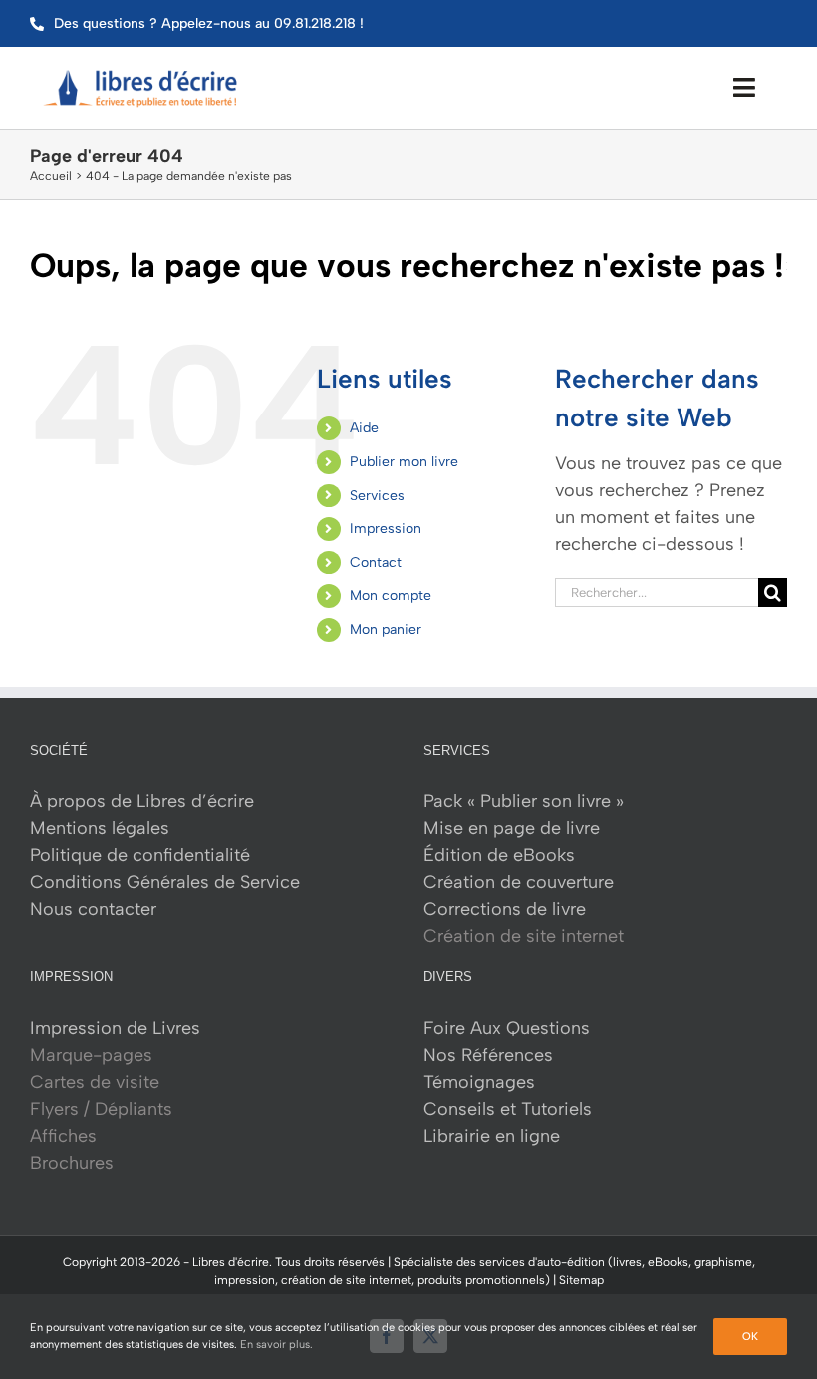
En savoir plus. (276, 1344)
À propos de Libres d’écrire (142, 801)
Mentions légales (99, 828)
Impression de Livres (115, 1028)
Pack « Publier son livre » (523, 801)
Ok (750, 1336)
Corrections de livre (504, 909)
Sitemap (581, 1280)
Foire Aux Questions (506, 1028)
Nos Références (488, 1055)
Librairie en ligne (491, 1136)
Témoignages (479, 1082)
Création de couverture (518, 882)
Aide (364, 427)
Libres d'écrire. (232, 1262)
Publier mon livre (404, 461)
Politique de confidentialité (140, 855)
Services (377, 495)
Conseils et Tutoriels (507, 1109)
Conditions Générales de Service (165, 882)
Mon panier (385, 629)
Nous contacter (93, 909)
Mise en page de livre (511, 828)
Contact (376, 562)
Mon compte (390, 595)
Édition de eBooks (499, 855)
